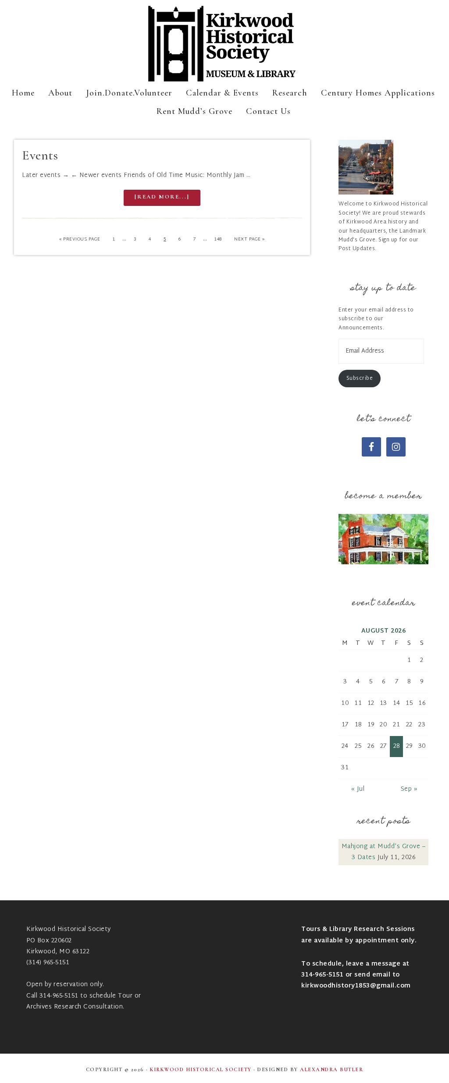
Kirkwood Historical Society (224, 44)
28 (396, 746)
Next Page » (249, 239)
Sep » (409, 789)
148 (218, 239)
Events (40, 155)
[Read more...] (162, 196)
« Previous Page (79, 239)
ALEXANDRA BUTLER (331, 1069)
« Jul (358, 789)
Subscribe (359, 378)
